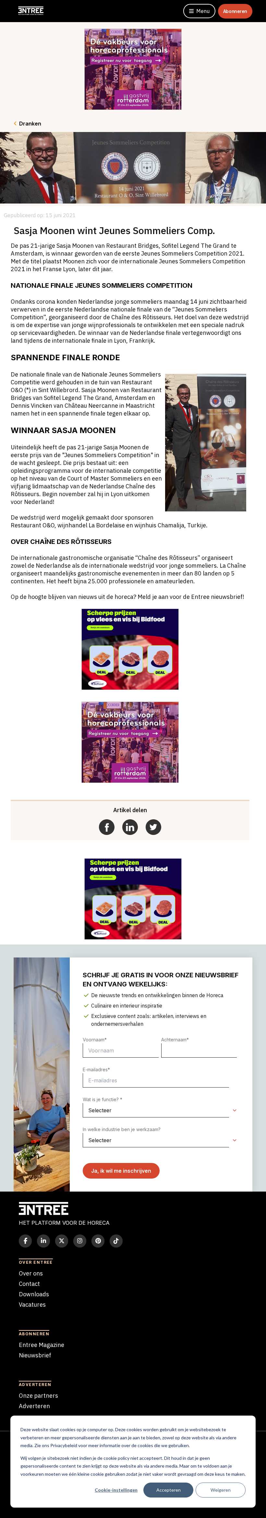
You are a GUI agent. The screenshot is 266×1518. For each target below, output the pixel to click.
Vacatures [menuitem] (32, 1304)
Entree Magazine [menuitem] (41, 1345)
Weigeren (221, 1490)
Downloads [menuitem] (34, 1294)
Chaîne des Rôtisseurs (141, 317)
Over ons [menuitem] (31, 1273)
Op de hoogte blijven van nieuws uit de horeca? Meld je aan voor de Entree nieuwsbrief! (127, 597)
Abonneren (235, 11)
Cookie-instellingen (116, 1490)
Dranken (30, 123)
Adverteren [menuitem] (34, 1406)
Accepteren (168, 1490)
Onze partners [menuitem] (38, 1395)
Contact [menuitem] (29, 1283)
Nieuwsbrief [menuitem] (35, 1355)
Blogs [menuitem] (26, 1315)
